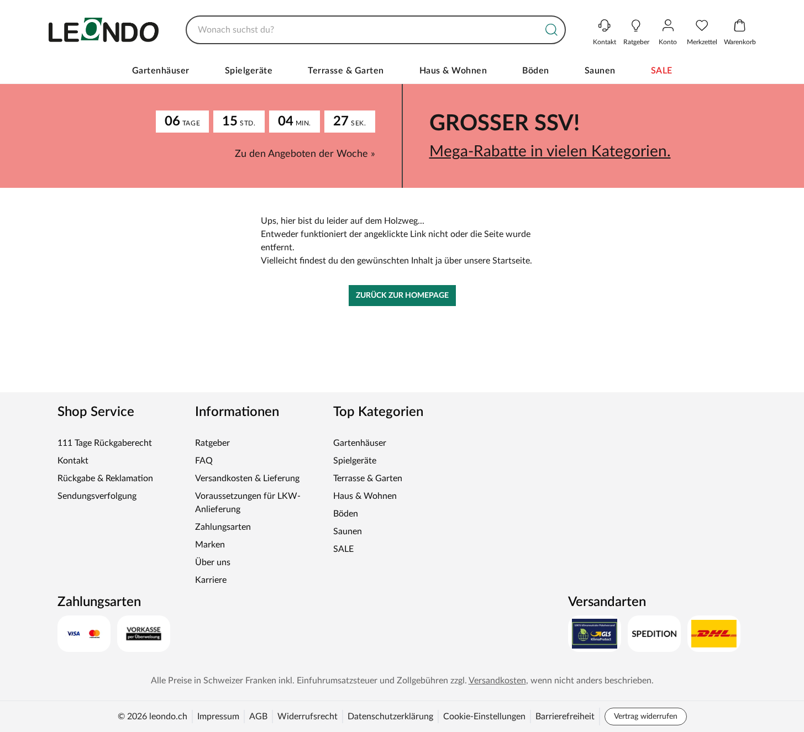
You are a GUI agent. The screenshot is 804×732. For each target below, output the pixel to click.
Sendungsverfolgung (96, 496)
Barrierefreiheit (565, 716)
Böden (535, 70)
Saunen (600, 70)
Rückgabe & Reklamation (105, 478)
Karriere (211, 580)
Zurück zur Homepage (402, 295)
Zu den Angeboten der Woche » (305, 154)
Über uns (212, 562)
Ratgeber (212, 443)
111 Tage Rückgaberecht (104, 443)
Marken (210, 544)
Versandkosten (497, 680)
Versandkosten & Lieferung (247, 478)
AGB (258, 716)
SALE (661, 70)
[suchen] (551, 29)
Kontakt (72, 460)
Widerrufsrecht (307, 716)
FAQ (204, 460)
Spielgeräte (249, 70)
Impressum (218, 716)
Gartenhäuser (161, 70)
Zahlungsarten (223, 527)
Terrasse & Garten (346, 70)
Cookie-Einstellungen (484, 716)
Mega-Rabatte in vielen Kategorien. (550, 151)
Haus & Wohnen (453, 70)
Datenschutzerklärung (390, 716)
